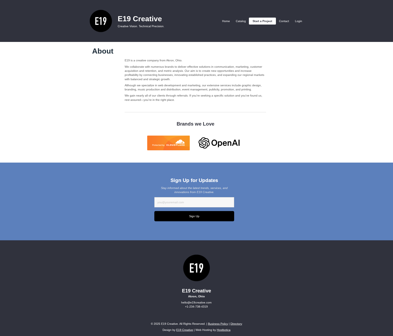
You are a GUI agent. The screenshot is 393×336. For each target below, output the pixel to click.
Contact (284, 21)
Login (298, 21)
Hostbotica (223, 330)
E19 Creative (184, 330)
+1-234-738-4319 (196, 306)
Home (226, 21)
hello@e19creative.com (196, 302)
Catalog (241, 21)
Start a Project (262, 21)
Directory (236, 323)
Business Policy (218, 323)
